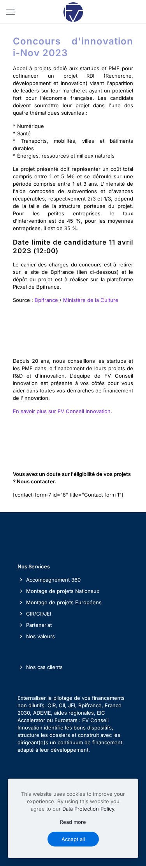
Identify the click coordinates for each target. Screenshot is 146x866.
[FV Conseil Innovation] (73, 11)
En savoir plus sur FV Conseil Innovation (62, 411)
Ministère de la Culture (90, 300)
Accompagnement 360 (53, 580)
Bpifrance (46, 300)
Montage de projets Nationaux (62, 591)
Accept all (73, 839)
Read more (73, 822)
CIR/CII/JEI (38, 613)
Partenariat (39, 625)
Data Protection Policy (88, 809)
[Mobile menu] (10, 11)
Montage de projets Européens (64, 602)
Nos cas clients (44, 667)
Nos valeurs (40, 636)
